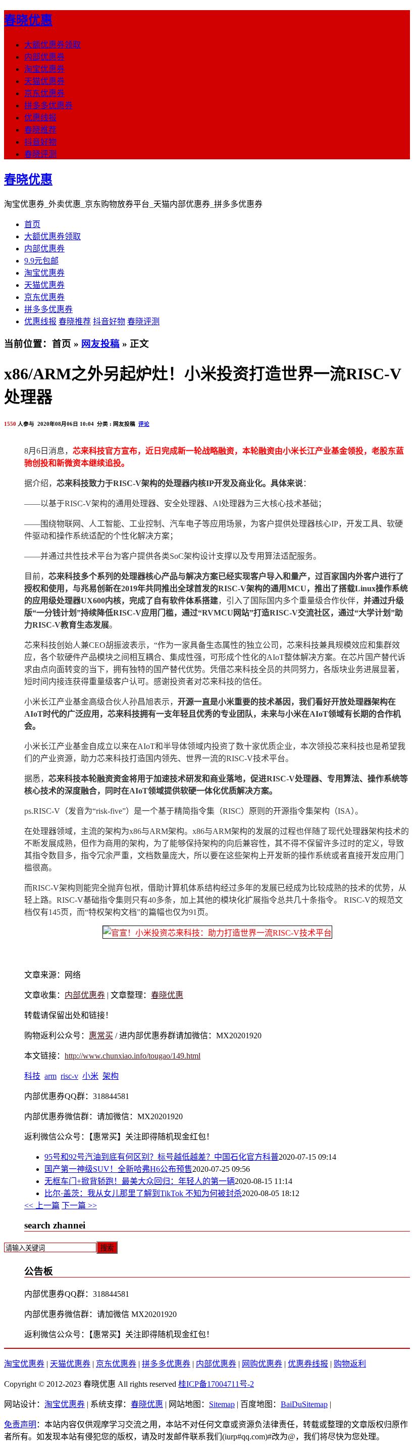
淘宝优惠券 (44, 69)
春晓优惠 (28, 20)
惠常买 (101, 1035)
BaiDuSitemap (304, 1404)
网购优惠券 (262, 1363)
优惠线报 (40, 117)
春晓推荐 (40, 129)
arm (50, 1076)
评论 (143, 424)
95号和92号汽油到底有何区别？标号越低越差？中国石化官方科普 (161, 1157)
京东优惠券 (44, 93)
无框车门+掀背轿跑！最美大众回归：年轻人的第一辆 (139, 1181)
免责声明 (20, 1424)
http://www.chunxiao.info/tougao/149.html (132, 1055)
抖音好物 (40, 142)
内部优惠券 (44, 57)
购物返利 (350, 1363)
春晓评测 (40, 154)
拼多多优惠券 (48, 105)
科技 (32, 1076)
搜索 (107, 1248)
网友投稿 (100, 343)
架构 (110, 1076)
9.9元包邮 (41, 260)
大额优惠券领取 (52, 44)
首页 (32, 224)
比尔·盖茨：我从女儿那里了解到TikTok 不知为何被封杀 (143, 1193)
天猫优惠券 (44, 81)
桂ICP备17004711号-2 (216, 1384)
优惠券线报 (308, 1363)
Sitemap (222, 1404)
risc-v (69, 1076)
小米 (90, 1076)
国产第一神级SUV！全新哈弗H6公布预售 (118, 1169)
